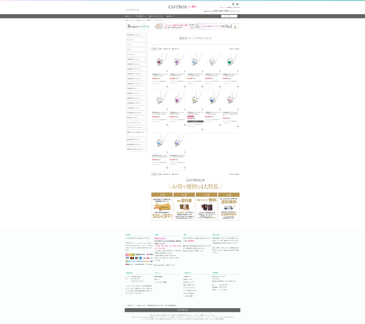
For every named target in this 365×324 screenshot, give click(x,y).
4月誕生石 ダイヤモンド (134, 74)
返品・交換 (216, 234)
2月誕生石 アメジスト (133, 64)
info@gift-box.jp (136, 276)
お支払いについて (188, 282)
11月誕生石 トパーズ (133, 108)
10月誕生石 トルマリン (134, 103)
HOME (127, 20)
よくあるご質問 (188, 296)
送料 (185, 234)
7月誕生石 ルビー (132, 88)
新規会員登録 (158, 276)
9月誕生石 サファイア (133, 98)
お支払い (128, 234)
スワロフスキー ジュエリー (135, 127)
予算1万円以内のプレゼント (135, 149)
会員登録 (229, 7)
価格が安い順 (166, 49)
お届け (157, 234)
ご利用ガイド (141, 16)
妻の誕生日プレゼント (133, 139)
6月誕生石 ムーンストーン (135, 83)
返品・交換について (189, 285)
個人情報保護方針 (171, 305)
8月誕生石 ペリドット (133, 93)
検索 (238, 16)
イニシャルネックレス (133, 122)
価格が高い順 (175, 49)
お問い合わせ (236, 7)
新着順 (160, 49)
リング (129, 44)
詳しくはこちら (159, 265)
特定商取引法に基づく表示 (155, 305)
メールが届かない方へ (190, 290)
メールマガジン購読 (160, 282)
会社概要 (215, 273)
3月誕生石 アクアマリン (134, 69)
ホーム (129, 16)
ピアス (129, 49)
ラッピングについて (157, 16)
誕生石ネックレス (141, 20)
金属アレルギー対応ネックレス (135, 133)
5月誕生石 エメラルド (133, 79)
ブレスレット (131, 54)
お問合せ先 (129, 273)
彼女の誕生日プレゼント (134, 144)
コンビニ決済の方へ (189, 293)
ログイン (222, 7)
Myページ (172, 16)
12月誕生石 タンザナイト (134, 113)
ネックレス (132, 20)
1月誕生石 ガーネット (133, 59)
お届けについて (188, 279)
